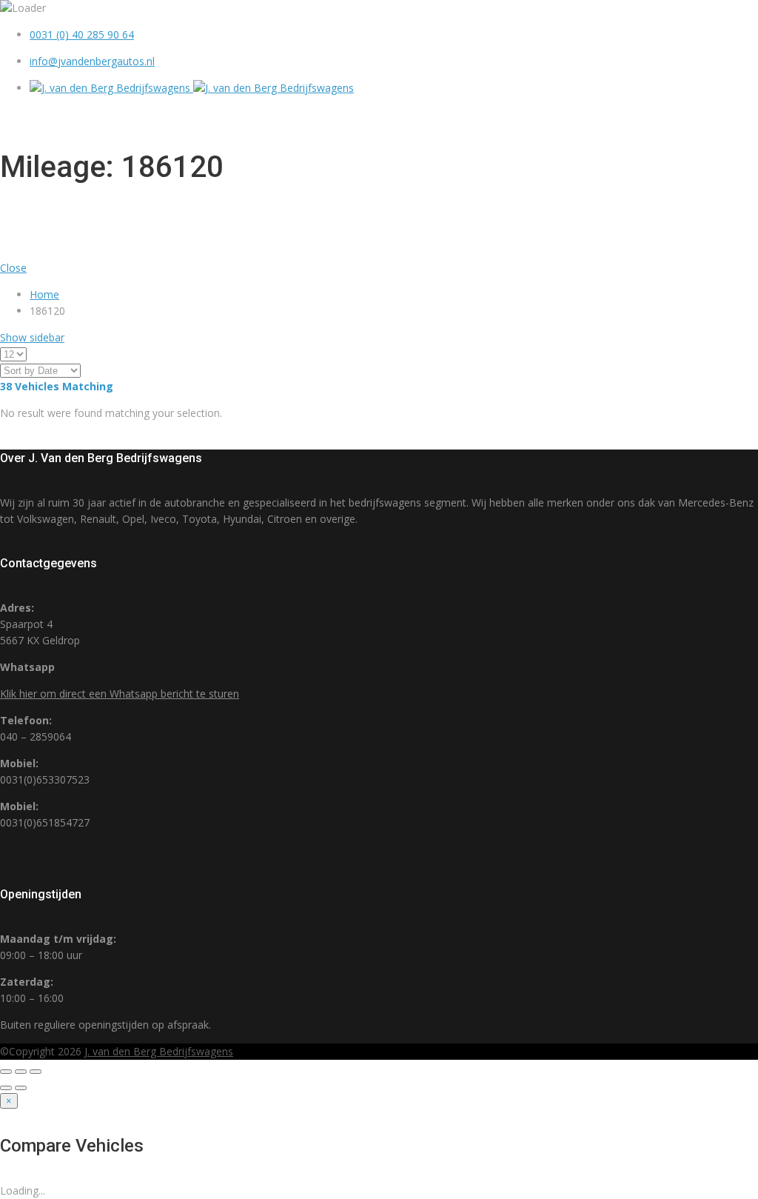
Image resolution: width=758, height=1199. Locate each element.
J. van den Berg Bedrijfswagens (158, 1051)
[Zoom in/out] (35, 1071)
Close (13, 268)
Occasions (473, 118)
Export (605, 118)
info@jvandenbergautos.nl (92, 61)
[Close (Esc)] (6, 1071)
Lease (662, 118)
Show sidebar (32, 337)
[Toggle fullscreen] (21, 1071)
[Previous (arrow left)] (6, 1088)
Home (406, 118)
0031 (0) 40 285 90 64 (82, 34)
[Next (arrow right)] (21, 1088)
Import (544, 118)
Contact (724, 118)
